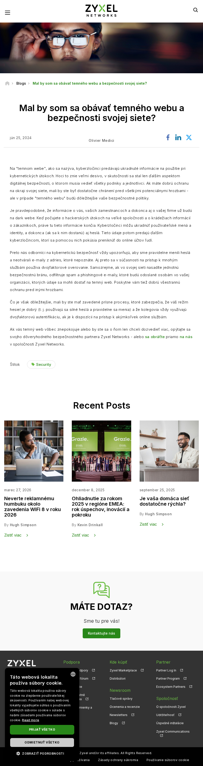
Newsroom (120, 690)
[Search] (195, 10)
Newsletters (118, 715)
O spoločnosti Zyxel (171, 707)
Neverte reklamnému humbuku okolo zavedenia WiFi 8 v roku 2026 (32, 506)
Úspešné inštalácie (170, 723)
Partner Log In (166, 670)
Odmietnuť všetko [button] (42, 742)
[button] (42, 753)
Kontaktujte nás (101, 633)
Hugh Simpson (23, 525)
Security (43, 364)
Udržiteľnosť (165, 715)
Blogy (114, 723)
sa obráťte (155, 336)
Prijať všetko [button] (42, 729)
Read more (30, 720)
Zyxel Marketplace (123, 670)
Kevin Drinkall (90, 525)
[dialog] (42, 714)
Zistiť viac (13, 535)
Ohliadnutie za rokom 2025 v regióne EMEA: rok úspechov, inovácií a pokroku (100, 506)
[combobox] (73, 674)
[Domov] (7, 83)
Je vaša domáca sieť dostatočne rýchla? (164, 501)
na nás (186, 336)
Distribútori (118, 678)
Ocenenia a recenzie (125, 707)
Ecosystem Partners (170, 687)
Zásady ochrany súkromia (118, 760)
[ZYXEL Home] (101, 10)
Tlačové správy (121, 698)
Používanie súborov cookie (168, 760)
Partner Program (168, 678)
